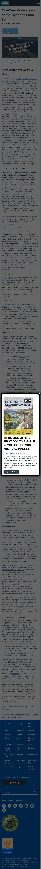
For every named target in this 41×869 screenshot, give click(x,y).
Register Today (11, 472)
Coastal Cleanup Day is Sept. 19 (14, 453)
